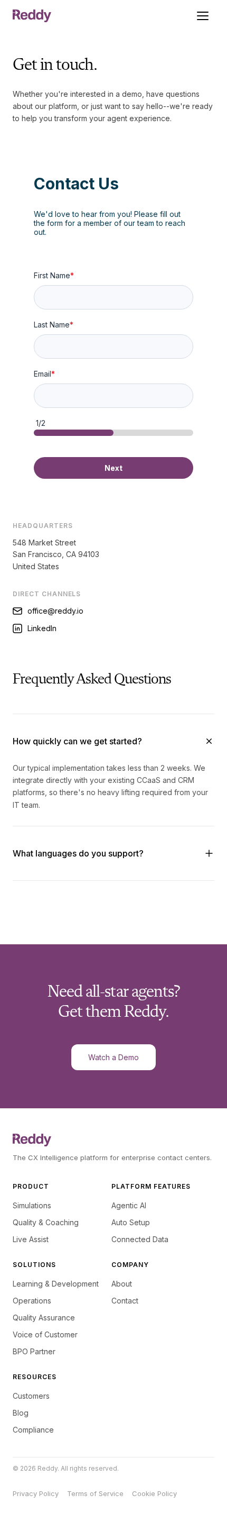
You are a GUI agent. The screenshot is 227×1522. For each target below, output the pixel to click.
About (121, 1283)
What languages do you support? (78, 853)
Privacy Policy (36, 1493)
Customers (31, 1395)
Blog (21, 1412)
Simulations (32, 1205)
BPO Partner (34, 1351)
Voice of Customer (45, 1334)
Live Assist (31, 1239)
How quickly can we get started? (77, 741)
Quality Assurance (44, 1317)
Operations (32, 1300)
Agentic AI (128, 1205)
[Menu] (202, 16)
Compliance (33, 1429)
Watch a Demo (113, 1057)
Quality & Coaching (46, 1222)
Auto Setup (130, 1222)
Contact (124, 1300)
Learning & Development (56, 1283)
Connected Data (139, 1239)
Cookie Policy (154, 1493)
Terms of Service (95, 1493)
